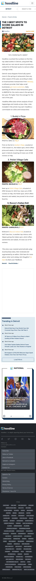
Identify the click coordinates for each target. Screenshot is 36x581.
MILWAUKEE (21, 541)
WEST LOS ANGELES (29, 569)
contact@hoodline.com (8, 445)
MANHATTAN (16, 538)
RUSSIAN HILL (19, 556)
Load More (18, 359)
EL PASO (10, 525)
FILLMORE (26, 525)
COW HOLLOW (23, 518)
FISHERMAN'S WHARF (24, 528)
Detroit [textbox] (8, 9)
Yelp (32, 34)
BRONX (14, 513)
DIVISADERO (20, 520)
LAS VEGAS (8, 536)
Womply (30, 81)
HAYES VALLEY (20, 531)
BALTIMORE (30, 510)
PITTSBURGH (15, 551)
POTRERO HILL (11, 554)
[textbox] (27, 9)
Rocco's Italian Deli (16, 232)
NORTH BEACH (27, 546)
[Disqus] (18, 290)
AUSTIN (23, 510)
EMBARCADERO (18, 525)
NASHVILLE (17, 543)
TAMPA (30, 564)
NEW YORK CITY (9, 546)
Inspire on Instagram (8, 464)
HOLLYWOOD (29, 531)
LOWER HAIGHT (7, 538)
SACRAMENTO (28, 556)
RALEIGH (26, 554)
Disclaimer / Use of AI (9, 491)
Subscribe (5, 451)
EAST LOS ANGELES (27, 523)
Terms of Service (7, 488)
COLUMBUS (14, 518)
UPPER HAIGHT (6, 569)
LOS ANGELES (27, 536)
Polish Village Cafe (16, 188)
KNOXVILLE (30, 533)
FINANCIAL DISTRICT (12, 528)
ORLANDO (18, 549)
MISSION (9, 543)
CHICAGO (13, 515)
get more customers (17, 87)
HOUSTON (13, 533)
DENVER (5, 520)
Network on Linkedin (8, 461)
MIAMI (5, 541)
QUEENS (20, 554)
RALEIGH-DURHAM (9, 556)
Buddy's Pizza (19, 145)
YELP (17, 141)
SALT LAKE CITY (10, 559)
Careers (4, 478)
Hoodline (6, 31)
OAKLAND (31, 505)
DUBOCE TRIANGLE (9, 523)
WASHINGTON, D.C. (17, 569)
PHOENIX (7, 551)
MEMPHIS (30, 538)
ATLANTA (16, 510)
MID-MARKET (12, 541)
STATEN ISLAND (22, 564)
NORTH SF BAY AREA (11, 507)
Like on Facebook (7, 457)
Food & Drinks (12, 17)
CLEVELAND (7, 518)
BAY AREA (28, 507)
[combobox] (9, 9)
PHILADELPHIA (27, 549)
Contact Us (5, 467)
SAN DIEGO (28, 559)
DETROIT (12, 520)
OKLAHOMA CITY (10, 549)
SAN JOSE (13, 505)
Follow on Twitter (7, 454)
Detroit (4, 17)
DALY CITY (21, 507)
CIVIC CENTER (30, 515)
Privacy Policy (6, 484)
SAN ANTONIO (19, 559)
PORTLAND (28, 551)
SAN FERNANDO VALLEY (12, 561)
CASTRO (28, 513)
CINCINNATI (21, 515)
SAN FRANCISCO (22, 505)
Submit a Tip (6, 474)
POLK (22, 551)
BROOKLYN (21, 513)
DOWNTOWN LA (29, 520)
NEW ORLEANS (25, 543)
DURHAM (18, 523)
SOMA (28, 561)
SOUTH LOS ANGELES (10, 564)
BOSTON (8, 513)
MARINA (24, 538)
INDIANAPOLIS (21, 533)
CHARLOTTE (6, 515)
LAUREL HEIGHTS (17, 536)
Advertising (5, 481)
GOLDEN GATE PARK (9, 531)
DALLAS (31, 518)
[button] (4, 416)
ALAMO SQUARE (8, 510)
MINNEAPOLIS (29, 541)
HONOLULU (6, 533)
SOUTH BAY (6, 505)
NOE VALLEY (19, 546)
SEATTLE (23, 561)
